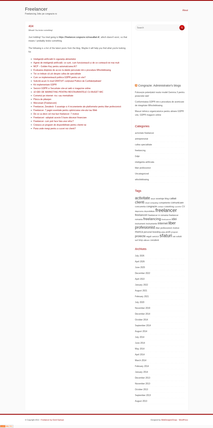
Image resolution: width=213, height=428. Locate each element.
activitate (142, 198)
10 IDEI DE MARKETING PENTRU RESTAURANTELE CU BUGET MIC (68, 92)
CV (183, 206)
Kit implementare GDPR (45, 84)
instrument (140, 223)
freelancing (140, 150)
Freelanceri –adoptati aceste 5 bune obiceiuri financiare (60, 117)
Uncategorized (142, 173)
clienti (139, 202)
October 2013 (141, 389)
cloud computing (151, 203)
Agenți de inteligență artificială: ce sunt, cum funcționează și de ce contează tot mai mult (76, 62)
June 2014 (140, 343)
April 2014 (140, 354)
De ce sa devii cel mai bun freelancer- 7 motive (56, 114)
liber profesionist (143, 168)
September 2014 (143, 325)
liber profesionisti (164, 228)
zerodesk (154, 240)
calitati (172, 198)
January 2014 (141, 372)
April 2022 (140, 279)
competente (164, 202)
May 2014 (139, 348)
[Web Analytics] (6, 427)
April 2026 (140, 261)
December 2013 (142, 378)
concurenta (140, 206)
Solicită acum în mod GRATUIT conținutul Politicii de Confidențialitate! (67, 81)
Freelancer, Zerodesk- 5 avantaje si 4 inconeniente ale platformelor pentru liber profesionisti (77, 106)
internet (163, 223)
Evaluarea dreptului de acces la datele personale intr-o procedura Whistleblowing (72, 70)
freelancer (166, 210)
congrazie (151, 206)
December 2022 (142, 273)
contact (161, 207)
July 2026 (139, 255)
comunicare (177, 202)
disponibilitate (149, 211)
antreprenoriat (141, 139)
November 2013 (142, 383)
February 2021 (142, 296)
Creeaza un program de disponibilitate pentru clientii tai (59, 125)
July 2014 (139, 337)
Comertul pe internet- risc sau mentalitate (53, 95)
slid (174, 237)
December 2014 (142, 314)
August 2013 (141, 401)
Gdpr (137, 156)
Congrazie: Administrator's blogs (159, 85)
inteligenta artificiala (144, 162)
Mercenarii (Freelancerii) (45, 103)
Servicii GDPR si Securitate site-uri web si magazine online (62, 88)
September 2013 (143, 395)
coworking (169, 206)
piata (163, 232)
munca (139, 231)
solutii (179, 236)
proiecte (140, 236)
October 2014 (141, 319)
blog (167, 198)
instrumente (151, 223)
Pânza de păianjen (42, 99)
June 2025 (140, 267)
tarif (136, 240)
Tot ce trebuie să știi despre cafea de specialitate (57, 73)
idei (174, 219)
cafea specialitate (143, 144)
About (185, 10)
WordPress (183, 420)
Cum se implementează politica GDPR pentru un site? (59, 77)
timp (141, 240)
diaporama (139, 211)
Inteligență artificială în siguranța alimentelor (54, 59)
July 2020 (139, 302)
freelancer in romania (158, 215)
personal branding (152, 232)
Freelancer (36, 9)
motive (176, 228)
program (174, 232)
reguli (148, 236)
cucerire (178, 207)
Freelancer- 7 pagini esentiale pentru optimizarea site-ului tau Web (65, 110)
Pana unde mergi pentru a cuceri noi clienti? (54, 128)
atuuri (153, 199)
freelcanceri (166, 219)
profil (168, 232)
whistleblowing (142, 179)
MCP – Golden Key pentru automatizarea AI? (55, 66)
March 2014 (140, 360)
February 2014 (142, 366)
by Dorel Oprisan (57, 420)
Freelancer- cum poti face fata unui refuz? (53, 121)
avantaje (160, 198)
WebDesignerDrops (169, 420)
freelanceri (141, 214)
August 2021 (141, 290)
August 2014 (141, 331)
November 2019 (142, 308)
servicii (155, 236)
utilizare (146, 240)
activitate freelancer (144, 133)
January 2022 (141, 285)
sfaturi (166, 235)
